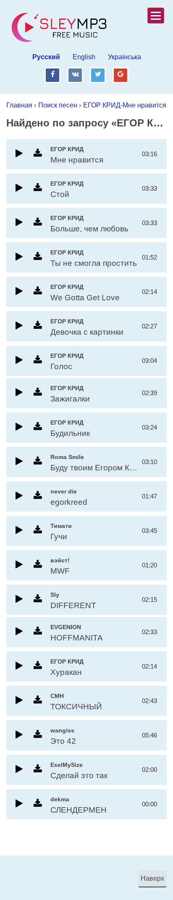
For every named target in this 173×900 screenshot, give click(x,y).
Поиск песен (57, 105)
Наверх (152, 878)
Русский (46, 56)
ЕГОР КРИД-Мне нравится (124, 105)
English (84, 56)
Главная (19, 105)
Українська (124, 56)
